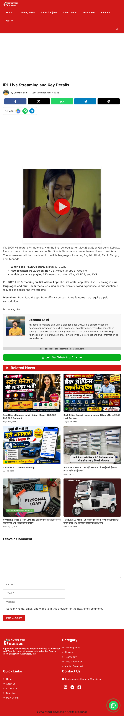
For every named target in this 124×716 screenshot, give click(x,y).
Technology (71, 657)
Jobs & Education (73, 661)
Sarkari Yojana (49, 12)
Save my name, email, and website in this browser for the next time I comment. (54, 608)
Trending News (26, 12)
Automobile (89, 12)
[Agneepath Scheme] (11, 4)
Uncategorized (14, 309)
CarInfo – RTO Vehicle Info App (18, 467)
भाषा (7, 20)
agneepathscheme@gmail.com (87, 679)
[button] (117, 29)
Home (9, 12)
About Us (10, 683)
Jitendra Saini (21, 92)
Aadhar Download (74, 666)
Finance (105, 12)
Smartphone (70, 12)
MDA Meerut (12, 697)
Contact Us (11, 688)
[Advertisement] (62, 57)
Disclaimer (11, 693)
